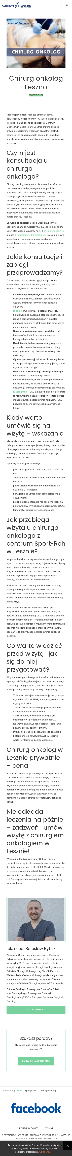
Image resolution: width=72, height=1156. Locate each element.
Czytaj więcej (36, 1009)
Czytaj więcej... (46, 1152)
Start (19, 1090)
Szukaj (49, 1128)
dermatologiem (38, 235)
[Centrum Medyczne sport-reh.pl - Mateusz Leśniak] (17, 5)
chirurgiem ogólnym (53, 230)
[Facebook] (36, 1108)
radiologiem (23, 235)
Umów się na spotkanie (36, 1061)
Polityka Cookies (28, 1128)
